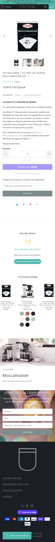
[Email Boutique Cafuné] (23, 506)
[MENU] (1, 6)
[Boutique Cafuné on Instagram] (32, 506)
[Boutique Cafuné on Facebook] (27, 506)
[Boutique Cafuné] (27, 6)
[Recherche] (45, 6)
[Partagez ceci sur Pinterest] (30, 204)
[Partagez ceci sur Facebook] (23, 204)
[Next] (50, 36)
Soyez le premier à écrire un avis (27, 261)
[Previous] (5, 36)
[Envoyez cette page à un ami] (37, 204)
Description (7, 95)
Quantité (6, 148)
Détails (18, 95)
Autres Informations (32, 95)
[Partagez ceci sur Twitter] (17, 204)
